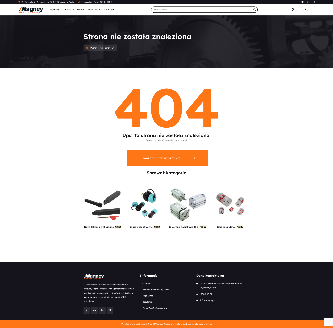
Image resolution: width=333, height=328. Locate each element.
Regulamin (147, 301)
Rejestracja (94, 9)
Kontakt (81, 9)
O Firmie (146, 283)
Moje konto (147, 295)
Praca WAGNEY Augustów (154, 308)
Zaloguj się (108, 9)
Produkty (54, 9)
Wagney (93, 47)
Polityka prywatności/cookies (156, 289)
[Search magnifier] (254, 9)
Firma (68, 9)
